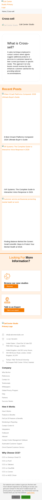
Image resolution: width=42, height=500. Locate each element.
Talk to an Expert (12, 307)
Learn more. (31, 493)
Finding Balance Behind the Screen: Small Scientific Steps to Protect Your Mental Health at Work (19, 244)
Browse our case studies (16, 283)
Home (4, 11)
